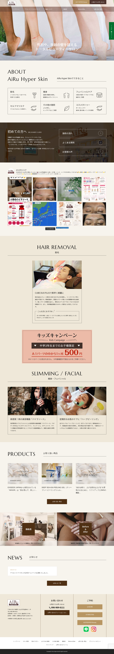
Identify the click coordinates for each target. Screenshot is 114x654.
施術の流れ (67, 133)
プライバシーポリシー (95, 641)
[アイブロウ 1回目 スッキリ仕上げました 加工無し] (94, 214)
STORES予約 (90, 614)
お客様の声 (67, 151)
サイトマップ (49, 644)
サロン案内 (26, 641)
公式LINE (90, 607)
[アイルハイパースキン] (12, 3)
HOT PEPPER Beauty (81, 2)
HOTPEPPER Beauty (89, 622)
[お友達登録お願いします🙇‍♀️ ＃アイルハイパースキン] (69, 214)
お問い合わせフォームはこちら (57, 612)
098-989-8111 (57, 607)
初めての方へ (35, 641)
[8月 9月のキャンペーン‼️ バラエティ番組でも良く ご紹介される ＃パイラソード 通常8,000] (20, 189)
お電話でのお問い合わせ (98, 2)
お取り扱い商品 (98, 9)
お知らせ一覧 (57, 583)
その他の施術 (55, 641)
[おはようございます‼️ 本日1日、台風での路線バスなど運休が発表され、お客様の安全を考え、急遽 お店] (45, 214)
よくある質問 (68, 142)
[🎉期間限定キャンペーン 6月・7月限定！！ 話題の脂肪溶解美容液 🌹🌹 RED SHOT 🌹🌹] (20, 214)
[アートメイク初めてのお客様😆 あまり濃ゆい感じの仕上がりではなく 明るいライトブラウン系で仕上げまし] (45, 189)
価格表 (65, 9)
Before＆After (81, 9)
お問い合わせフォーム (62, 644)
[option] (57, 30)
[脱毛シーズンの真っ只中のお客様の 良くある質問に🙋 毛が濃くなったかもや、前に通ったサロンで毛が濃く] (94, 189)
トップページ (15, 9)
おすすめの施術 (45, 641)
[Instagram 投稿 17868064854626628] (69, 189)
